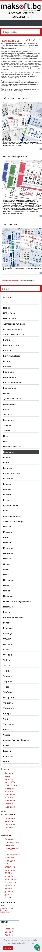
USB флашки (9, 318)
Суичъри (7, 655)
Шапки (6, 745)
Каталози (7, 468)
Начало (5, 281)
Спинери (7, 644)
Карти (6, 463)
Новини (7, 308)
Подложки (8, 596)
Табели (6, 660)
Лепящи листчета (11, 516)
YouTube (9, 935)
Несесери (8, 553)
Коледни (7, 484)
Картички (9, 839)
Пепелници (8, 580)
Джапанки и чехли (12, 398)
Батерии (7, 350)
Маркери (7, 532)
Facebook (9, 929)
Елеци (6, 409)
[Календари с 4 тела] (22, 247)
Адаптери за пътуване (14, 324)
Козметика (8, 479)
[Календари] (40, 39)
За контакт (8, 297)
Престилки (8, 607)
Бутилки (7, 361)
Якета (6, 761)
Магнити (7, 527)
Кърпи (6, 511)
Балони (6, 340)
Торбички (7, 692)
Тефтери (7, 681)
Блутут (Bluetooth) (11, 356)
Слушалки (8, 639)
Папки (6, 575)
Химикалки (8, 708)
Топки (6, 687)
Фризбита (8, 703)
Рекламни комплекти (13, 617)
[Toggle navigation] (5, 23)
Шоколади (8, 756)
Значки (6, 431)
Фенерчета (8, 697)
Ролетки (7, 623)
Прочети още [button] (28, 943)
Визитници (8, 372)
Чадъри (7, 713)
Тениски (7, 671)
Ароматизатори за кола (14, 334)
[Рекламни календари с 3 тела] (22, 121)
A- (35, 40)
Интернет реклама (12, 447)
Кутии (6, 500)
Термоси (7, 676)
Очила (6, 569)
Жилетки (7, 414)
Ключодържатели (11, 473)
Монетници (8, 548)
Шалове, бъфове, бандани (16, 740)
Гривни (6, 393)
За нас (6, 302)
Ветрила (7, 366)
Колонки (7, 489)
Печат (6, 585)
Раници (6, 612)
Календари (8, 452)
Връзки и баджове (12, 382)
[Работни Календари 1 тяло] (22, 179)
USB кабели (9, 313)
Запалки (7, 425)
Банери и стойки (11, 345)
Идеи (5, 441)
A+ (28, 40)
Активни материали (12, 329)
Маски (6, 537)
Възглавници (9, 388)
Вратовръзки (9, 377)
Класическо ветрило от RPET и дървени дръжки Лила (11, 873)
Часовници (8, 724)
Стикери (7, 649)
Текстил (7, 665)
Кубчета (7, 495)
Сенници (7, 633)
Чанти (6, 719)
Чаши (6, 729)
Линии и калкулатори (13, 521)
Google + (9, 932)
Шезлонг (7, 751)
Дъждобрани (9, 404)
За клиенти (8, 420)
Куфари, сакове (10, 505)
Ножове (7, 559)
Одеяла (7, 564)
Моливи (7, 543)
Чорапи (6, 735)
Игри (5, 436)
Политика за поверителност (6, 911)
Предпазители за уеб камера (17, 601)
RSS (7, 926)
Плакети (7, 591)
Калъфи (7, 457)
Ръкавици (8, 628)
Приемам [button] (8, 948)
